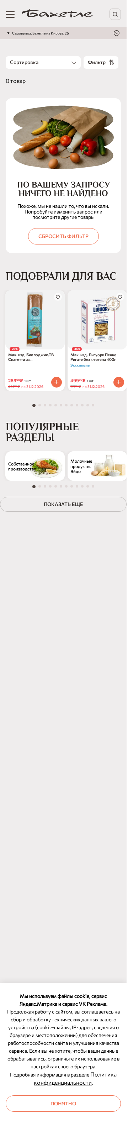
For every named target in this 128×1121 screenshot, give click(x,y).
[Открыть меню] (10, 14)
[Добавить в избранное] (58, 297)
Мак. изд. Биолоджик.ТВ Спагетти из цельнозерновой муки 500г (33, 357)
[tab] (34, 405)
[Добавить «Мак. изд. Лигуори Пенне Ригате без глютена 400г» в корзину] (118, 382)
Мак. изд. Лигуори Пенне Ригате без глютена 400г (93, 357)
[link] (57, 14)
